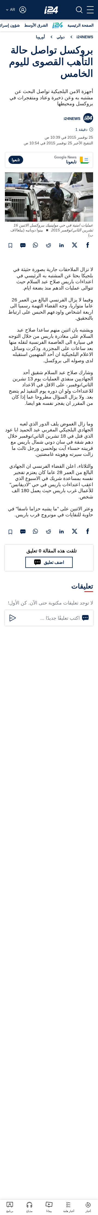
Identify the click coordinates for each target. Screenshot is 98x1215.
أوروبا (40, 37)
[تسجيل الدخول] (22, 9)
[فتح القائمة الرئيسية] (90, 9)
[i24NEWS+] (57, 25)
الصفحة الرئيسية (81, 25)
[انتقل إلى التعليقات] (23, 245)
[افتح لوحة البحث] (79, 9)
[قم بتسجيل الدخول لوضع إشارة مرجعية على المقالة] (10, 245)
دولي (61, 37)
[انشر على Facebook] (87, 245)
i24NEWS (84, 37)
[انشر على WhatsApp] (35, 245)
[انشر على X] (74, 245)
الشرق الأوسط (36, 25)
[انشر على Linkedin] (61, 245)
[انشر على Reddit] (48, 245)
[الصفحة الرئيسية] (51, 10)
